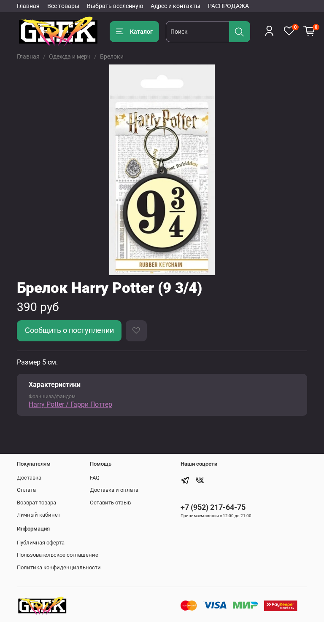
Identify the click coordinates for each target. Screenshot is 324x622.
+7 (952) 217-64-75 (213, 507)
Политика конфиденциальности (59, 567)
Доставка (29, 478)
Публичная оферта (41, 542)
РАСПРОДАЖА (228, 6)
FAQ (95, 478)
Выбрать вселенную (115, 6)
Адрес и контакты (175, 6)
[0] (309, 31)
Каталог (141, 31)
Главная (28, 6)
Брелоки (112, 56)
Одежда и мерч (70, 56)
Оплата (26, 490)
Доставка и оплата (114, 490)
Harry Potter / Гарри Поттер (70, 404)
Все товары (63, 6)
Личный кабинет (38, 515)
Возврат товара (36, 502)
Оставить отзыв (110, 502)
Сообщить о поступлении (69, 330)
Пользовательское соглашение (57, 555)
